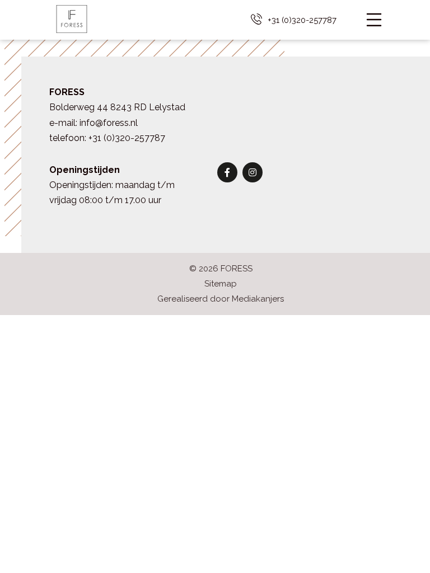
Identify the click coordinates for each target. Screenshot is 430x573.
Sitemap (220, 284)
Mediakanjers (258, 299)
